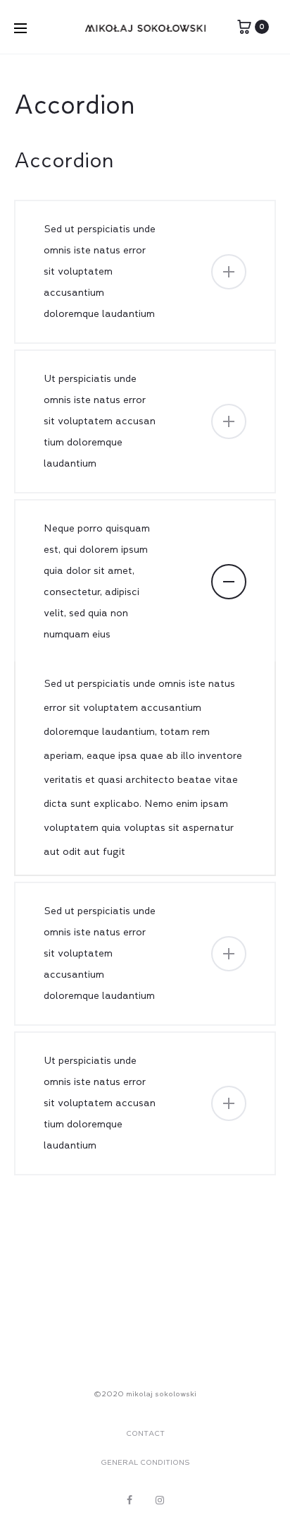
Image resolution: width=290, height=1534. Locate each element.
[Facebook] (129, 1500)
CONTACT (145, 1434)
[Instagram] (160, 1500)
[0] (244, 26)
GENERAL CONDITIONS (145, 1462)
